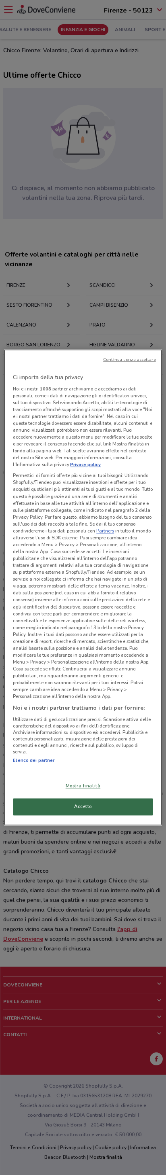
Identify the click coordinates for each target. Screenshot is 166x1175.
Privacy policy (85, 465)
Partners (105, 531)
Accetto (83, 807)
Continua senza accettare (129, 359)
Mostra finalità (83, 786)
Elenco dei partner (33, 760)
